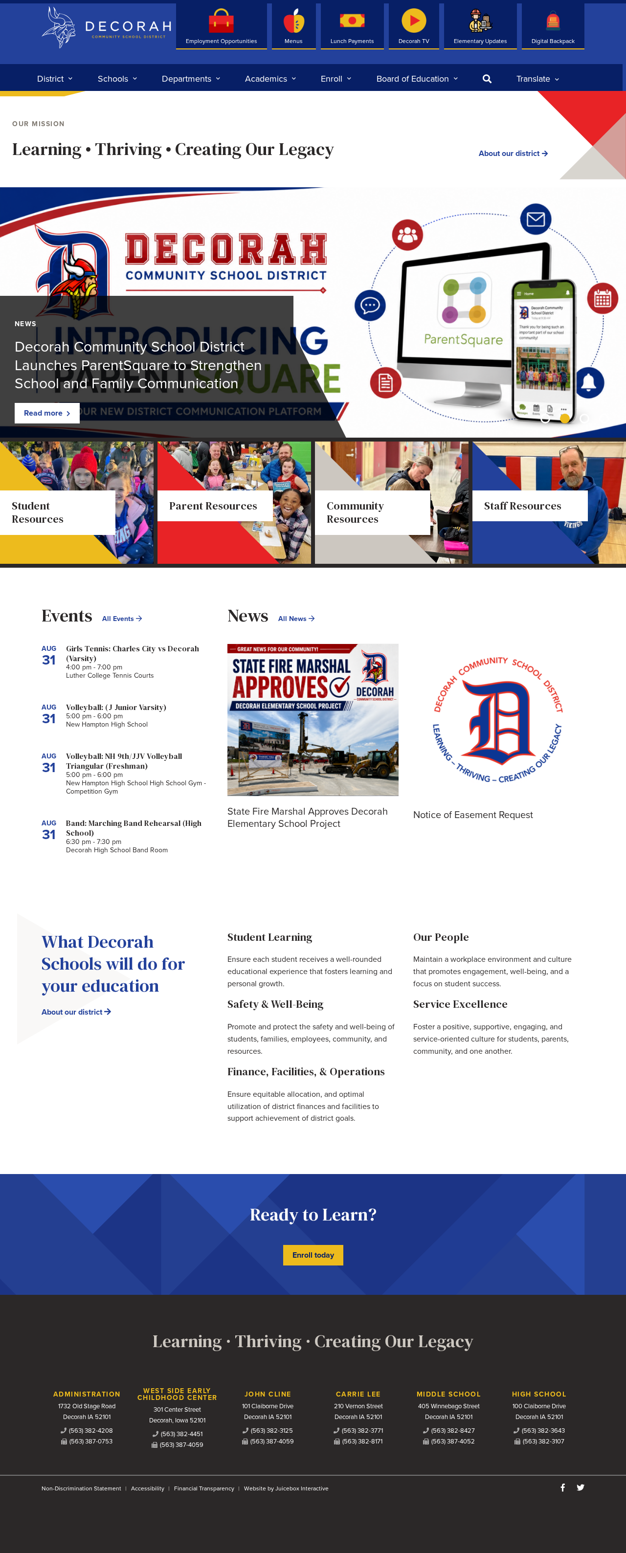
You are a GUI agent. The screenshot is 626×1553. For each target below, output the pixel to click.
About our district (509, 153)
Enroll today (313, 1255)
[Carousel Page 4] (604, 418)
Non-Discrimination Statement (81, 1488)
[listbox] (537, 79)
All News (293, 619)
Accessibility (147, 1488)
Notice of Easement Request (473, 815)
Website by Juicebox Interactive (286, 1488)
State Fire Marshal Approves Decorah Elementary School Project (307, 818)
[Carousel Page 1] (545, 418)
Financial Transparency (204, 1488)
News (26, 324)
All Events (119, 619)
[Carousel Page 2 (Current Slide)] (565, 418)
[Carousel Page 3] (584, 418)
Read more (44, 413)
